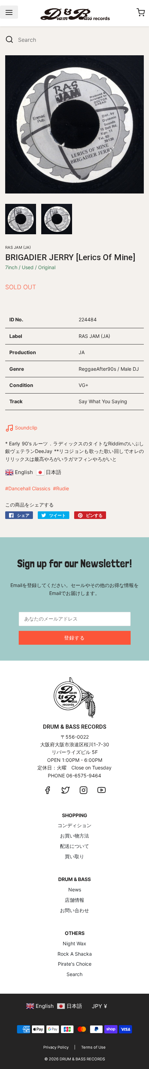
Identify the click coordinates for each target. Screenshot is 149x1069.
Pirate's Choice (74, 964)
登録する (74, 638)
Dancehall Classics (29, 488)
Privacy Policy (56, 1047)
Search (74, 974)
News (74, 889)
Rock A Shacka (75, 954)
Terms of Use (93, 1047)
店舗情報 (74, 900)
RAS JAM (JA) (18, 247)
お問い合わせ (74, 910)
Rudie (62, 488)
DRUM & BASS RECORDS (82, 1059)
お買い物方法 (74, 836)
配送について (74, 846)
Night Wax (74, 943)
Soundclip (25, 428)
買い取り (74, 856)
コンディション (74, 825)
